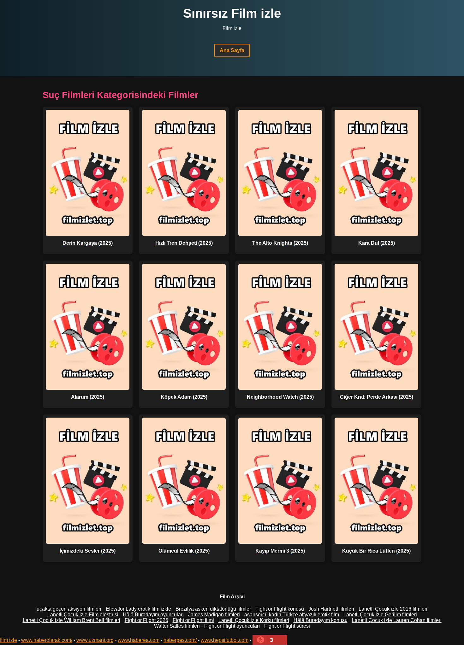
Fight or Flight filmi (193, 620)
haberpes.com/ (180, 640)
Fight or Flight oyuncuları (232, 626)
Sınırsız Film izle (232, 13)
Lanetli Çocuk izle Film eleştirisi (82, 614)
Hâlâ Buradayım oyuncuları (153, 614)
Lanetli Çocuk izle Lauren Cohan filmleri (397, 620)
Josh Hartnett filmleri (331, 609)
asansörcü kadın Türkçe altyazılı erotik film (291, 614)
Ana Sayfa (232, 50)
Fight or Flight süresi (287, 626)
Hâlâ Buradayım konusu (321, 620)
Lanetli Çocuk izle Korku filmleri (253, 620)
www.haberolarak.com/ (46, 640)
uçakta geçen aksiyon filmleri (69, 609)
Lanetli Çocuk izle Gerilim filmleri (380, 614)
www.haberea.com (138, 640)
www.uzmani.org (95, 640)
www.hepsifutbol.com (224, 640)
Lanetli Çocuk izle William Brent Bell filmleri (71, 620)
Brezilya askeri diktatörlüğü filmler (213, 609)
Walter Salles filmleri (177, 626)
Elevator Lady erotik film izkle (138, 609)
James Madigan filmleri (214, 614)
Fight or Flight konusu (279, 609)
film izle (8, 640)
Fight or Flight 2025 (146, 620)
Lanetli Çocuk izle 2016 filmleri (393, 609)
